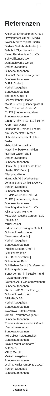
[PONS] (21, 5)
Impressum (19, 385)
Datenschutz (20, 389)
